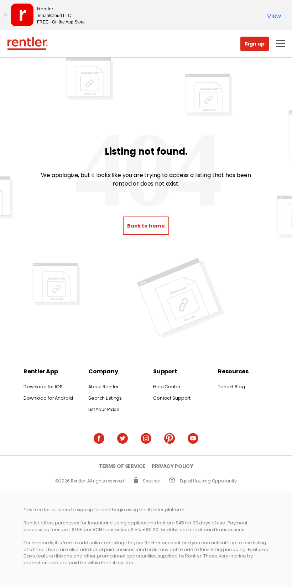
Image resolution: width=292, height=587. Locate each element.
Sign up (255, 43)
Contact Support (172, 398)
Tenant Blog (231, 387)
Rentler (27, 43)
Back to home (146, 225)
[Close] (5, 15)
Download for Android (48, 398)
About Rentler (103, 387)
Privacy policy (172, 466)
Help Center (167, 387)
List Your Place (104, 409)
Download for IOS (43, 387)
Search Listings (105, 398)
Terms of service (122, 466)
